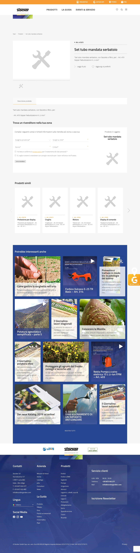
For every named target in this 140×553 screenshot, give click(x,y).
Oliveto (39, 507)
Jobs (38, 483)
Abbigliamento (66, 505)
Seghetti (64, 480)
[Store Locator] (112, 2)
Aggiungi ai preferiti (103, 66)
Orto (38, 510)
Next (129, 210)
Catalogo (40, 480)
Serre (63, 508)
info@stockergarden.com (22, 492)
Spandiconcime (66, 511)
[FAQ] (123, 2)
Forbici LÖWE (65, 477)
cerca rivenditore (20, 161)
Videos (39, 517)
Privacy (124, 544)
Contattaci (40, 486)
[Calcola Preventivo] (82, 2)
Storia (39, 477)
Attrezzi (63, 489)
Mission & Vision (43, 474)
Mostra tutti (70, 430)
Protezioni (64, 502)
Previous (11, 210)
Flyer (38, 523)
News (39, 489)
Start (14, 34)
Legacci (63, 499)
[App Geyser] (98, 2)
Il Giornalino (41, 520)
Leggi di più (81, 66)
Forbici (63, 474)
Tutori (63, 514)
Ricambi (64, 518)
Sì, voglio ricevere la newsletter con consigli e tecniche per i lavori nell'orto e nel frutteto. (47, 156)
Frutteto (40, 504)
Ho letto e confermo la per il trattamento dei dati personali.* (42, 152)
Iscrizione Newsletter (104, 498)
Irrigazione (65, 486)
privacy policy (37, 152)
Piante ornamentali (44, 513)
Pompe (63, 483)
